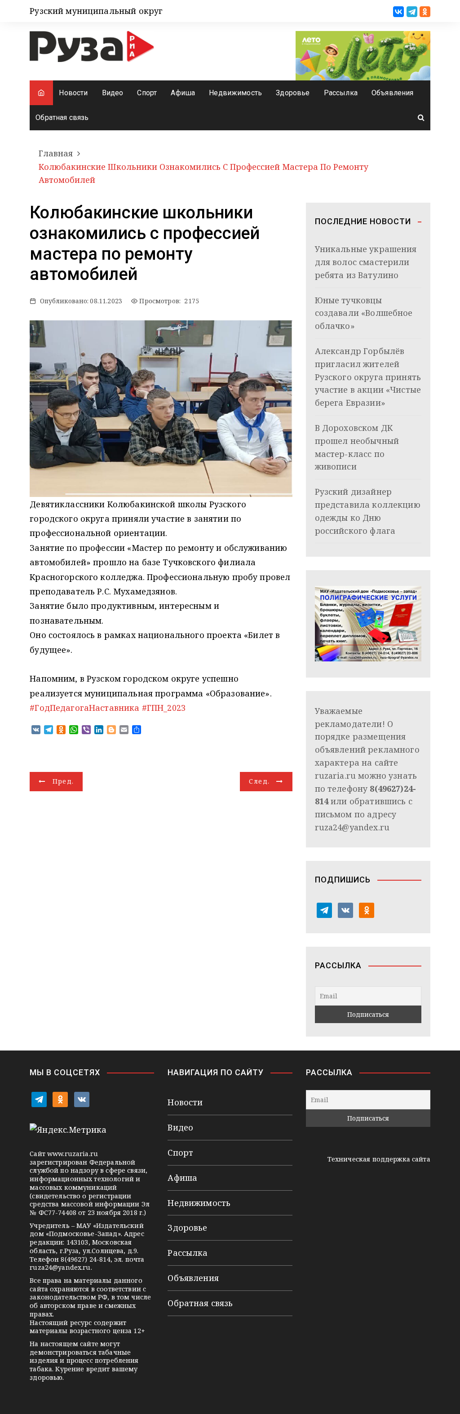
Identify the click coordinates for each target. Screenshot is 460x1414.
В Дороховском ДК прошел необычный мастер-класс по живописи (357, 447)
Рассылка (341, 93)
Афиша (183, 93)
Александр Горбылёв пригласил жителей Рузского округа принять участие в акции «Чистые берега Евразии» (368, 377)
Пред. (63, 781)
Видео (113, 93)
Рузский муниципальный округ (96, 10)
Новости (73, 93)
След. (259, 781)
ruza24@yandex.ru (352, 827)
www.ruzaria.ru (72, 1153)
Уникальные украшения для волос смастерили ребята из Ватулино (366, 262)
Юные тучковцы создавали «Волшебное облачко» (364, 313)
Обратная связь (61, 117)
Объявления (393, 93)
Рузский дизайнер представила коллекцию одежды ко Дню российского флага (367, 511)
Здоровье (293, 93)
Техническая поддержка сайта (378, 1159)
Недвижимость (235, 93)
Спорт (147, 93)
